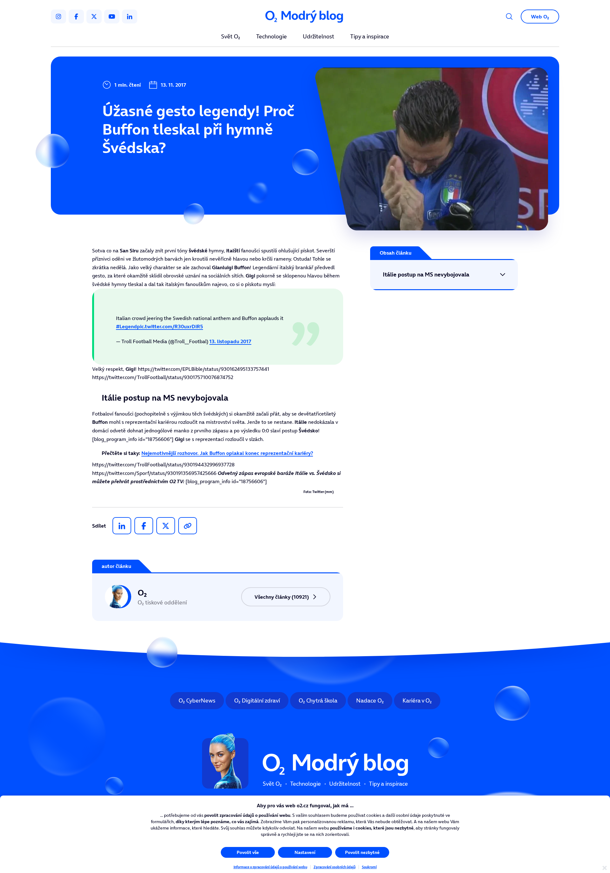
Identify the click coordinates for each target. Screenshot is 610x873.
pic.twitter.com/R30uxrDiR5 (170, 326)
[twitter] (94, 16)
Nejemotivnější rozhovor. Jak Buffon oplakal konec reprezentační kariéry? (227, 453)
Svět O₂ (230, 36)
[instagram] (58, 16)
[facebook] (76, 16)
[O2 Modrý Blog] (305, 17)
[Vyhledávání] (509, 16)
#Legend (126, 326)
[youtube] (111, 16)
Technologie (271, 36)
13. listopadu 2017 (230, 341)
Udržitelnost (318, 36)
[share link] (187, 525)
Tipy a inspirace (369, 36)
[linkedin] (129, 16)
